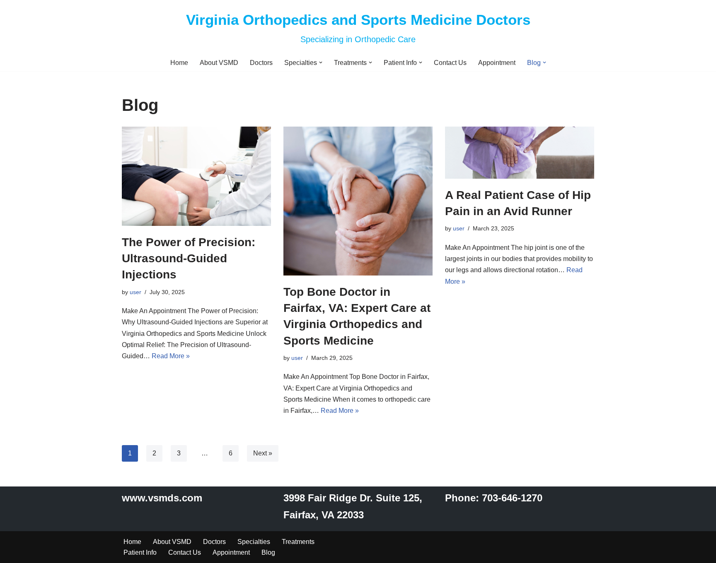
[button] (320, 62)
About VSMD (219, 62)
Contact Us (450, 62)
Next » (262, 453)
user (135, 292)
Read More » (171, 355)
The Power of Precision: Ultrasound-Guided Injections (188, 258)
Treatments (298, 541)
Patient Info (140, 552)
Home (179, 62)
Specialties (253, 541)
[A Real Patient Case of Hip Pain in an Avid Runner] (519, 153)
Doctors (261, 62)
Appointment (496, 62)
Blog (268, 552)
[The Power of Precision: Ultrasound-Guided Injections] (196, 176)
